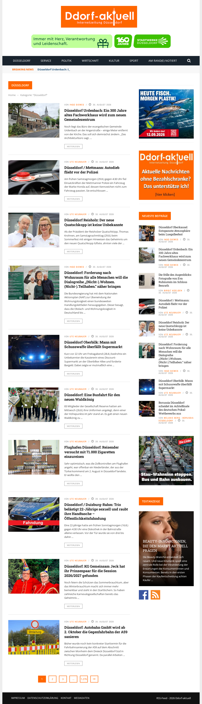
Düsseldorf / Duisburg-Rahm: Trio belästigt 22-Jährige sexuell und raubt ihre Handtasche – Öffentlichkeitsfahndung (96, 511)
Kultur (114, 60)
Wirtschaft (90, 60)
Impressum (18, 698)
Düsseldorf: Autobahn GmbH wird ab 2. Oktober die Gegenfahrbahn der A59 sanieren (95, 632)
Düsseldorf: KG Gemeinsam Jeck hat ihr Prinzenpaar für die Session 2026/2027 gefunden (94, 571)
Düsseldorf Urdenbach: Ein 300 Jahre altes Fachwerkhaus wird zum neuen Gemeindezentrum (97, 69)
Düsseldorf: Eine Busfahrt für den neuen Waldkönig (92, 397)
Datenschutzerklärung (42, 698)
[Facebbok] (143, 594)
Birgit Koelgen (173, 290)
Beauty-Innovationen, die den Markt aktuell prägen (165, 546)
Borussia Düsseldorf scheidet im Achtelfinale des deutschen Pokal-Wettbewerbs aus (174, 408)
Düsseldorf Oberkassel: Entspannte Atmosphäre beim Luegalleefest (174, 230)
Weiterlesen (73, 146)
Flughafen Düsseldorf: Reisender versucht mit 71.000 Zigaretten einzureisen (91, 452)
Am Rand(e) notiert (163, 60)
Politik (67, 60)
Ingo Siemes (77, 104)
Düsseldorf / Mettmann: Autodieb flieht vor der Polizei (91, 169)
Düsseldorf (21, 60)
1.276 (84, 679)
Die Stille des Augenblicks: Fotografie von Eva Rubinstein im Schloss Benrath (175, 280)
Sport (134, 60)
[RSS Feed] (155, 594)
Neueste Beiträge (155, 216)
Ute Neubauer (78, 161)
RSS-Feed (161, 698)
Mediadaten (81, 698)
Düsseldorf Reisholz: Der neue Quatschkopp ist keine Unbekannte (93, 222)
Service (46, 60)
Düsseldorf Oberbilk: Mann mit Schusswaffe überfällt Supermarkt (93, 344)
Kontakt (66, 698)
